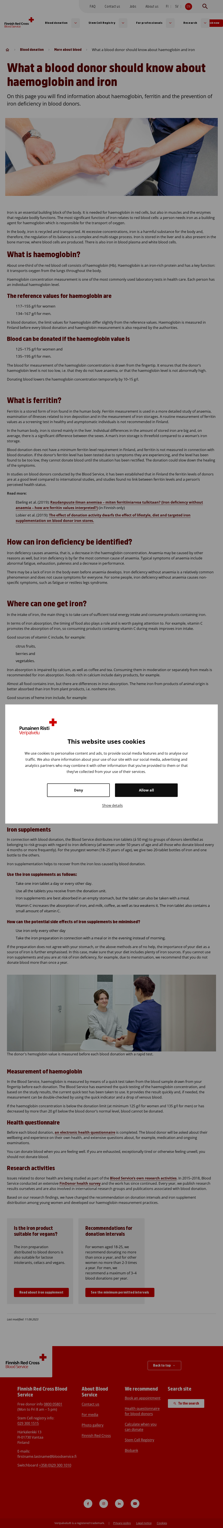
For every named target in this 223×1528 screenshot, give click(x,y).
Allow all (146, 790)
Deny (78, 790)
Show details (112, 805)
